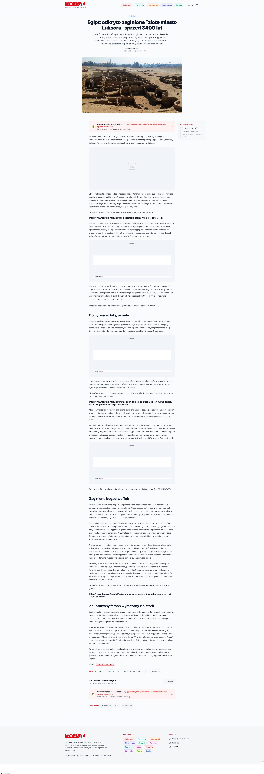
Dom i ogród (153, 5)
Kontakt (175, 747)
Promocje (149, 747)
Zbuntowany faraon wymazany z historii (192, 135)
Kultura (138, 747)
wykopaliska (156, 671)
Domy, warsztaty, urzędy (189, 128)
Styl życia (129, 751)
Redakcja (175, 743)
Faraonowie (110, 671)
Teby (146, 671)
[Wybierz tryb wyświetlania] (189, 5)
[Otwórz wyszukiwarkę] (193, 5)
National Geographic (105, 664)
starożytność (121, 671)
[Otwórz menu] (197, 5)
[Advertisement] (132, 260)
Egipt (100, 671)
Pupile (139, 751)
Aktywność (140, 5)
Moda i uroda (167, 5)
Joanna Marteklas (131, 48)
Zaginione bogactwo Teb (190, 131)
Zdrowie (179, 5)
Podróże (128, 747)
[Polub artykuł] (145, 51)
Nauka (148, 751)
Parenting (153, 743)
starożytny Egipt (135, 671)
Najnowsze (127, 5)
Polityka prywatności (180, 739)
